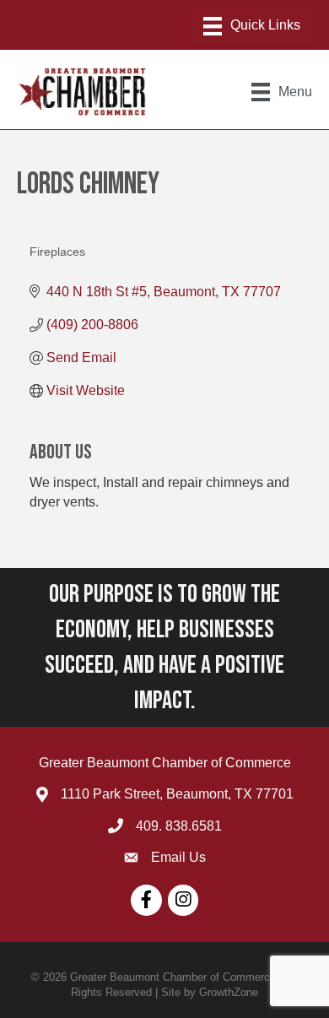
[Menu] (251, 26)
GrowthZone (228, 992)
